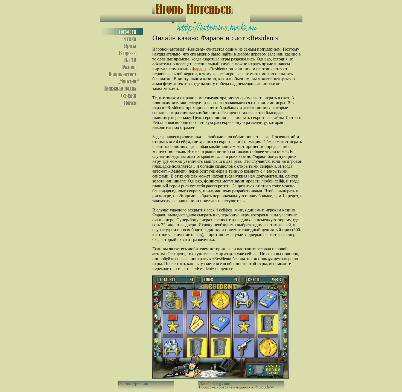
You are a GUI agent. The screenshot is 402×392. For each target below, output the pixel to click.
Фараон (199, 68)
